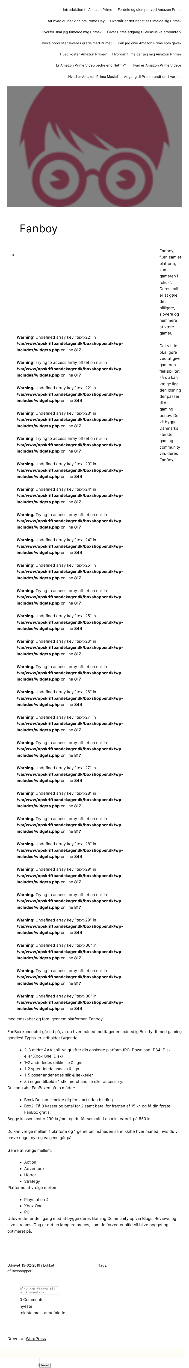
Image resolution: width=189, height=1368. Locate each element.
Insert (45, 1365)
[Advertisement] (51, 293)
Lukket (48, 1265)
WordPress (36, 1338)
